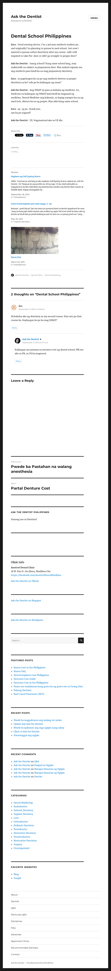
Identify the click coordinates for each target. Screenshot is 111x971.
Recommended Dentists (24, 948)
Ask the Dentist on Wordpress (27, 620)
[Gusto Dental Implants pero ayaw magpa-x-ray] (49, 212)
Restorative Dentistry (25, 840)
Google (17, 878)
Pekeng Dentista (22, 690)
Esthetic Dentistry (23, 810)
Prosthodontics (22, 836)
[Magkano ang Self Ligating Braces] (49, 187)
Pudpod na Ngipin (43, 765)
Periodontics (20, 829)
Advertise (16, 934)
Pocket (47, 135)
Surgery (18, 844)
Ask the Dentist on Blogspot (26, 600)
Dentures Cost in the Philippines (31, 682)
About (14, 894)
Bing (16, 874)
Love (16, 817)
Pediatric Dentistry (24, 825)
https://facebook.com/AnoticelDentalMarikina (36, 575)
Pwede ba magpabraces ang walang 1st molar (38, 720)
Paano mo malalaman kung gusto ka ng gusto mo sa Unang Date (48, 686)
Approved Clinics (20, 941)
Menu (94, 18)
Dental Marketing (53, 275)
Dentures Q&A (19, 914)
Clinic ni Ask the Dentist (27, 731)
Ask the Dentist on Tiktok (25, 581)
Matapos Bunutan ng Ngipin (49, 769)
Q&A (36, 761)
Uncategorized (21, 848)
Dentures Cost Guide (25, 679)
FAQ (13, 928)
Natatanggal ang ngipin (26, 735)
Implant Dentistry (23, 814)
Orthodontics (21, 821)
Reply (14, 328)
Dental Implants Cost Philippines (31, 675)
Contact (15, 954)
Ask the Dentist (26, 16)
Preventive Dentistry (25, 833)
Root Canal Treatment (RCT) (29, 694)
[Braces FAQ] (49, 240)
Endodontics (20, 806)
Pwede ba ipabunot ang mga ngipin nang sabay (39, 727)
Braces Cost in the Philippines (29, 667)
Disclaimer (16, 921)
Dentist (38, 776)
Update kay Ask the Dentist (28, 724)
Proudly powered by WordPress (40, 963)
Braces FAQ (16, 257)
